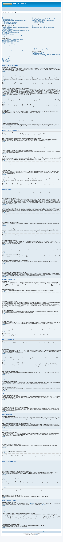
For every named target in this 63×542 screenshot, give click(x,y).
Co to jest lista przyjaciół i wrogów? (37, 30)
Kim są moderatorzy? (35, 16)
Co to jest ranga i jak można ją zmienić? (8, 34)
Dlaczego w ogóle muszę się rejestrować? (8, 15)
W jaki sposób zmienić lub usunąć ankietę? (8, 44)
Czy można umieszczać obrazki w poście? (8, 56)
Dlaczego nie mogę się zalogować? (7, 19)
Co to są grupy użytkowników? (36, 17)
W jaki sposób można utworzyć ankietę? (8, 42)
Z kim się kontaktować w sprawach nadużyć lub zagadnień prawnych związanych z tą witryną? (46, 54)
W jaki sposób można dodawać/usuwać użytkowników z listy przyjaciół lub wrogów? (44, 31)
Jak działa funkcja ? (9, 23)
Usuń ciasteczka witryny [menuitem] (47, 531)
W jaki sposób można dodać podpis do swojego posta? (10, 41)
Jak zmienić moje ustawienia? (6, 26)
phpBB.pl (36, 534)
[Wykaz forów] (7, 4)
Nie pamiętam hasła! (5, 21)
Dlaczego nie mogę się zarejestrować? (8, 17)
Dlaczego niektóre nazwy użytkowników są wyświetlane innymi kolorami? (43, 20)
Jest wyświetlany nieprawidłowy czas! (8, 29)
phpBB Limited (31, 503)
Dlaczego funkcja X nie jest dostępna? (37, 53)
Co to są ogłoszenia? (5, 58)
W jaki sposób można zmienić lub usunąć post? (9, 40)
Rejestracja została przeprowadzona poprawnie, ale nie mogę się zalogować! (13, 18)
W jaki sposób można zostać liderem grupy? (38, 19)
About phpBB (44, 504)
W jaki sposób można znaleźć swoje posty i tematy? (40, 38)
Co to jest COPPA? (5, 16)
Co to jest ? (38, 21)
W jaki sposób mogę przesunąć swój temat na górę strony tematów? (12, 50)
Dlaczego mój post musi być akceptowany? (8, 49)
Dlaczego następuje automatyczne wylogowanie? (9, 22)
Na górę (4, 71)
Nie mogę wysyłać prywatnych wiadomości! (38, 25)
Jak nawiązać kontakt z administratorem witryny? (39, 55)
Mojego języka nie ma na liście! (7, 31)
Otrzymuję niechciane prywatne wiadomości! (38, 26)
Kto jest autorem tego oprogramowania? (38, 52)
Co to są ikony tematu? (5, 61)
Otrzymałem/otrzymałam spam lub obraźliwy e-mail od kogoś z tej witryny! (43, 27)
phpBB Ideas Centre (55, 509)
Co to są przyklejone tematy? (6, 59)
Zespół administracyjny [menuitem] (39, 531)
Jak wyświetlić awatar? (5, 33)
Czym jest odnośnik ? (38, 22)
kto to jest (32, 515)
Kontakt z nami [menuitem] (32, 531)
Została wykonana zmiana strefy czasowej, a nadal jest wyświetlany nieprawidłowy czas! (15, 30)
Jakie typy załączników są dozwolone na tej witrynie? (40, 48)
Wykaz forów (5, 531)
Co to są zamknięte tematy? (6, 60)
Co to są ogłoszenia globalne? (6, 57)
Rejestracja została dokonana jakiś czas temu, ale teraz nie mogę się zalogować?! (14, 20)
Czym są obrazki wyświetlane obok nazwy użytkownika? (10, 32)
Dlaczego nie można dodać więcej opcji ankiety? (9, 43)
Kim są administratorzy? (35, 15)
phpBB (30, 533)
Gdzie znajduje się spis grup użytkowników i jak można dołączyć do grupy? (43, 18)
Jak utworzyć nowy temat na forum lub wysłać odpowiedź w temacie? (12, 39)
